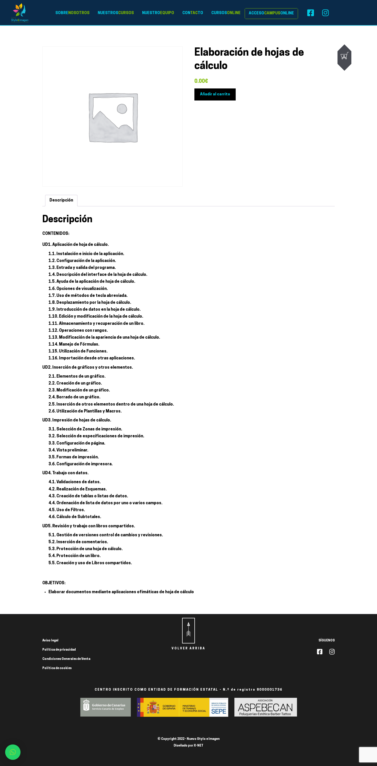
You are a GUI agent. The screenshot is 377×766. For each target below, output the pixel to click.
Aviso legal (50, 640)
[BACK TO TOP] (188, 630)
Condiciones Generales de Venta (66, 659)
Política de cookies (57, 668)
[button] (13, 752)
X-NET (198, 745)
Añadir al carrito (215, 94)
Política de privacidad (59, 649)
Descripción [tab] (61, 200)
